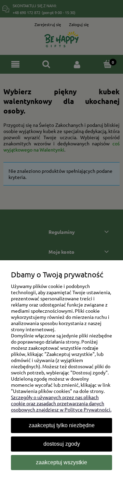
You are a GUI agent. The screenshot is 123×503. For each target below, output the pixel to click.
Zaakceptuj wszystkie (61, 462)
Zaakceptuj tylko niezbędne (62, 425)
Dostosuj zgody (61, 444)
